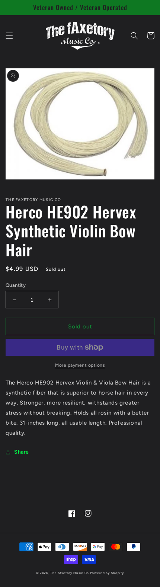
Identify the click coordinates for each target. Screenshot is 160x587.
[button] (9, 35)
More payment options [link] (80, 365)
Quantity (16, 285)
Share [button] (21, 452)
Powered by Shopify (107, 573)
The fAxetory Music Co (69, 573)
